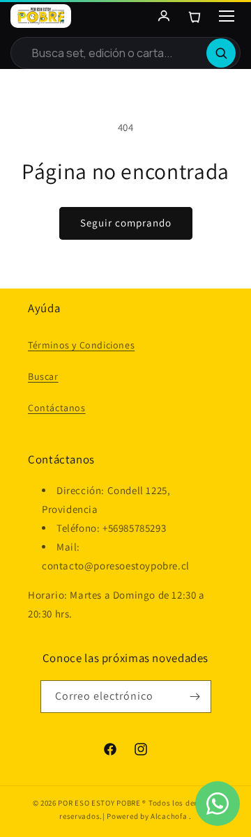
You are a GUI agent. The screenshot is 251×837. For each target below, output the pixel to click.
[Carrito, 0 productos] (194, 16)
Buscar (43, 376)
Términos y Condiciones (81, 345)
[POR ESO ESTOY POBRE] (40, 16)
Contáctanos (57, 407)
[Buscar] (221, 53)
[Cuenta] (163, 16)
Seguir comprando (126, 222)
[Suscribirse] (195, 696)
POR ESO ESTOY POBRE (99, 803)
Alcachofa (170, 816)
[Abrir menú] (227, 16)
